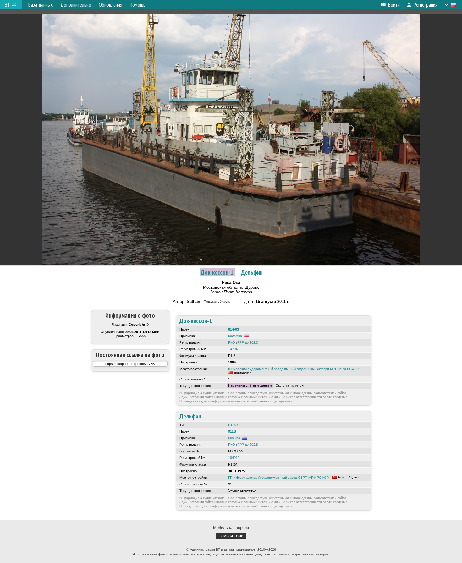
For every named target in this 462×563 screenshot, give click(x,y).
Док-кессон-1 (217, 272)
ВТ (7, 4)
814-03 (233, 329)
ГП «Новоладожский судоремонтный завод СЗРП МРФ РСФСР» (279, 477)
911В (232, 431)
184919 (233, 458)
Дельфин (252, 272)
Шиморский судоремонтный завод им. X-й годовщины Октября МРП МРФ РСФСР (293, 369)
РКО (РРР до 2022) (243, 342)
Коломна (235, 336)
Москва (234, 438)
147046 (233, 349)
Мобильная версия (231, 527)
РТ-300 (233, 425)
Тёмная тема (231, 535)
